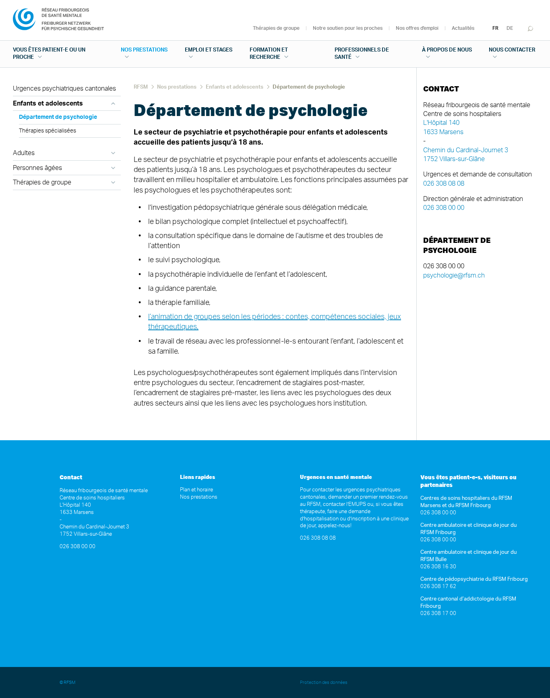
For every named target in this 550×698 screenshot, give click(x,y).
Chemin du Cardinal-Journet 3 (465, 150)
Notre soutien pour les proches (348, 28)
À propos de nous (447, 50)
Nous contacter (512, 50)
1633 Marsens (443, 132)
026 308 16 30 (438, 567)
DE (510, 28)
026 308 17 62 (438, 586)
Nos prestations (144, 50)
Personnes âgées (37, 168)
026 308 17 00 (438, 613)
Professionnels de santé (362, 54)
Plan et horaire (196, 490)
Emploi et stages (208, 50)
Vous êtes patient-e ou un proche (49, 54)
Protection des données (324, 682)
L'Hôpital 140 (441, 123)
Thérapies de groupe (276, 28)
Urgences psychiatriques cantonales (64, 88)
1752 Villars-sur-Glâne (454, 159)
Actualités (463, 28)
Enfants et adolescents (48, 103)
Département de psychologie (58, 117)
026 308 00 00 (443, 208)
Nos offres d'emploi (417, 28)
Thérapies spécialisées (47, 131)
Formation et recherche (269, 54)
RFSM (141, 87)
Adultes (24, 153)
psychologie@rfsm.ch (454, 275)
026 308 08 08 (443, 183)
